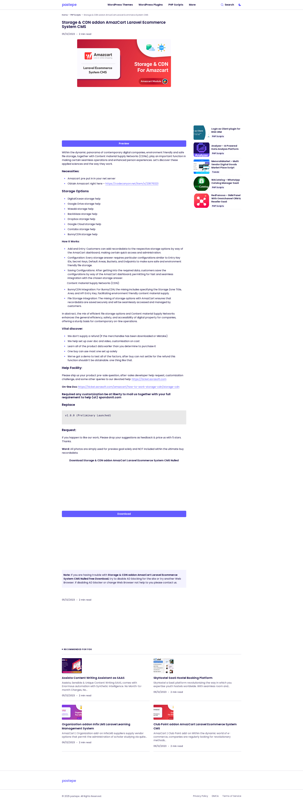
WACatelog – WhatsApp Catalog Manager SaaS (225, 181)
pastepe (69, 4)
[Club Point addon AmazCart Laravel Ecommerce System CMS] (163, 712)
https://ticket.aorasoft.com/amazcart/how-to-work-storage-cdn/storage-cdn (128, 387)
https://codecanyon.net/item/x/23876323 (131, 183)
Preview (124, 143)
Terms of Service (231, 796)
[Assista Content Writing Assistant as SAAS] (72, 665)
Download (124, 514)
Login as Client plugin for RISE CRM (225, 130)
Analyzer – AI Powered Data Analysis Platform (225, 147)
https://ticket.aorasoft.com (149, 379)
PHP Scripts (75, 15)
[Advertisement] (124, 114)
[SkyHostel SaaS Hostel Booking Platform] (163, 665)
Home (65, 15)
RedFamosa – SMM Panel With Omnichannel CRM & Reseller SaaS (226, 198)
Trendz (215, 172)
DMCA (215, 796)
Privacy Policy (200, 796)
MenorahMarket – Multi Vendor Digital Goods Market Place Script (225, 164)
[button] (227, 5)
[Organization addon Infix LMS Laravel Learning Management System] (72, 712)
